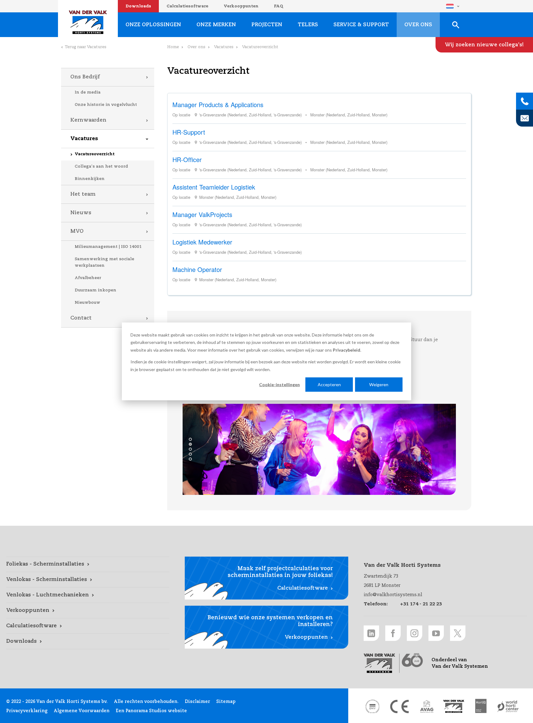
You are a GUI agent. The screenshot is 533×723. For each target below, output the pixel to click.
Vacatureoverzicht (94, 154)
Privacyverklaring (27, 711)
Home (173, 47)
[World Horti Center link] (508, 706)
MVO (77, 231)
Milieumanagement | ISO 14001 (108, 247)
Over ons (196, 47)
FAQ (278, 6)
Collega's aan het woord (101, 167)
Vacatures (84, 138)
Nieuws (80, 212)
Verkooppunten (241, 6)
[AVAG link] (426, 706)
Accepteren (329, 384)
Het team (83, 194)
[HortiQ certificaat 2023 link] (481, 706)
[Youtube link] (436, 633)
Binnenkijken (90, 179)
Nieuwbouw (87, 303)
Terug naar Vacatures (85, 47)
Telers (308, 24)
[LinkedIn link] (371, 633)
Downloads (138, 6)
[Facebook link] (393, 633)
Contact (81, 318)
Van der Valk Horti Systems (88, 22)
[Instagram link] (414, 633)
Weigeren (378, 384)
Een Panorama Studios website (151, 711)
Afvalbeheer (88, 278)
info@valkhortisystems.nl (393, 594)
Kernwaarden (88, 120)
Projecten (266, 24)
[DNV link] (372, 706)
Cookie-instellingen (279, 384)
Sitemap (226, 702)
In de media (88, 92)
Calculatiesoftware (187, 6)
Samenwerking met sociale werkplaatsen (104, 262)
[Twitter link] (457, 633)
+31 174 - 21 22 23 (421, 604)
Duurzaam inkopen (95, 290)
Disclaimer (197, 702)
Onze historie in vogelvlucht (106, 105)
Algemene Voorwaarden (81, 711)
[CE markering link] (399, 706)
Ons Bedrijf (85, 77)
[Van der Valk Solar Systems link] (454, 706)
